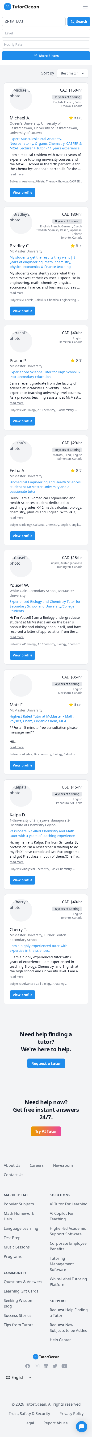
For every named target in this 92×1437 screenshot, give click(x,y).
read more (17, 174)
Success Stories (17, 1315)
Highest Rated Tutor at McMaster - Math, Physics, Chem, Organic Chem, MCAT (42, 718)
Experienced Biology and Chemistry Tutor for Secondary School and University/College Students (45, 606)
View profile (22, 192)
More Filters (49, 55)
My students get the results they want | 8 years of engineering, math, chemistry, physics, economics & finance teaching (42, 262)
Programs (13, 1256)
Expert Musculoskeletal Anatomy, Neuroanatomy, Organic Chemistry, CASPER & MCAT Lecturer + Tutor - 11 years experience (46, 143)
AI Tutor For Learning (69, 1204)
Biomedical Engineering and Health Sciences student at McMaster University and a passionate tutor (45, 487)
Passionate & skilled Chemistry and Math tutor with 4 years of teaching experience (42, 833)
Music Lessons (17, 1247)
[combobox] (34, 21)
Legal (29, 1423)
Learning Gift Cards (21, 1291)
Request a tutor (46, 1063)
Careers (37, 1165)
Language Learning (21, 1228)
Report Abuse (55, 1423)
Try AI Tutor (46, 1131)
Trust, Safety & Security (29, 1413)
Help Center (60, 1339)
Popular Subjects (19, 1204)
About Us (12, 1165)
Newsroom (63, 1165)
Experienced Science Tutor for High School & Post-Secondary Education (45, 374)
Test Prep (12, 1237)
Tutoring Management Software (62, 1264)
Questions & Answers (23, 1281)
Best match (70, 73)
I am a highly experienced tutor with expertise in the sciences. (38, 948)
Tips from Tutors (18, 1324)
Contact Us (13, 1174)
